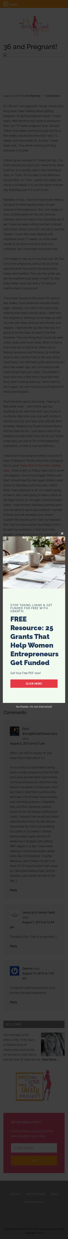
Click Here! (34, 683)
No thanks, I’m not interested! (34, 706)
